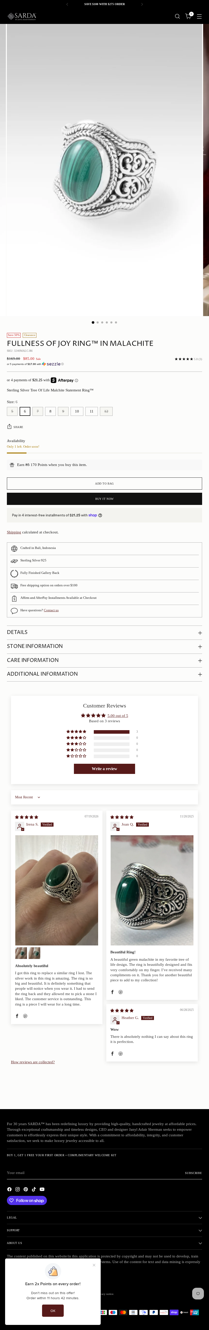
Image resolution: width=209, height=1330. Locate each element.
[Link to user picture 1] (56, 890)
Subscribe (193, 1173)
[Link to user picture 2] (21, 953)
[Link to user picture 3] (34, 953)
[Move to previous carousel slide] (186, 1091)
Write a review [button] (104, 769)
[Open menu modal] (199, 16)
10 (77, 411)
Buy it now (104, 498)
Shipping (14, 532)
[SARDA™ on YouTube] (43, 1190)
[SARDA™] (22, 16)
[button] (104, 364)
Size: (12, 402)
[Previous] (67, 4)
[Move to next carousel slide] (197, 1091)
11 (92, 411)
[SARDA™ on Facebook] (10, 1190)
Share (18, 427)
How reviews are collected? (33, 1062)
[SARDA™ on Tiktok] (34, 1190)
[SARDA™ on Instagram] (18, 1190)
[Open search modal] (177, 16)
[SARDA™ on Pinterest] (26, 1190)
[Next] (142, 4)
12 (106, 411)
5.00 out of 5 (118, 716)
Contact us (51, 610)
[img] (26, 817)
